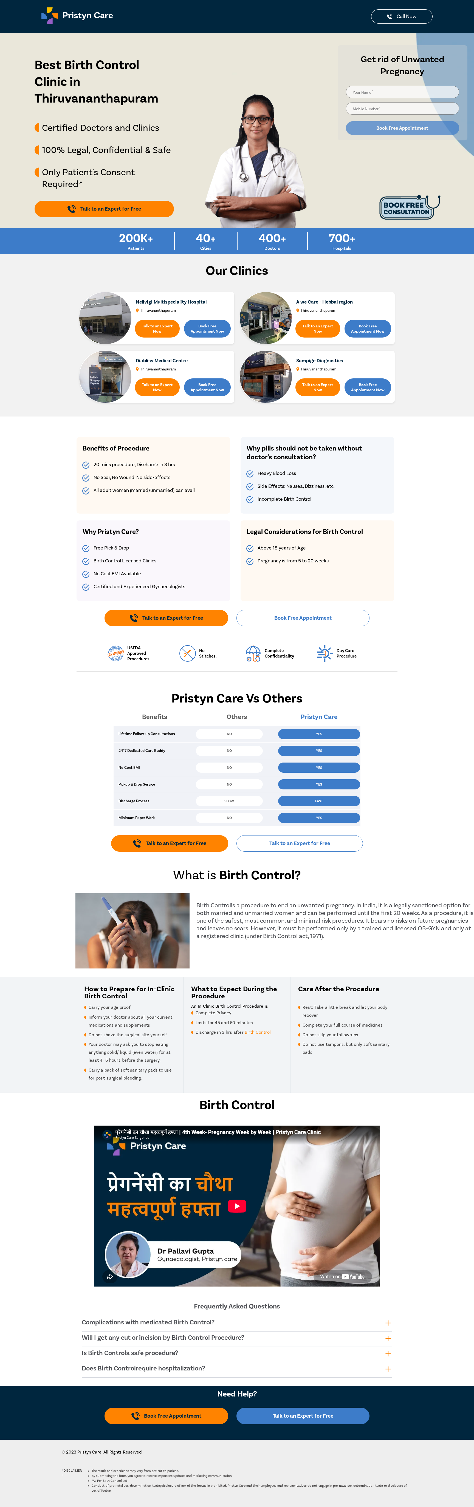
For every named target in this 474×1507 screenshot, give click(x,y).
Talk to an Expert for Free (299, 843)
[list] (104, 158)
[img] (256, 130)
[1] (237, 751)
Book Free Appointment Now (207, 329)
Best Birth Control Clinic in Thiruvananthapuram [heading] (96, 82)
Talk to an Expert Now (157, 329)
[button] (237, 751)
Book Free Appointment (402, 128)
